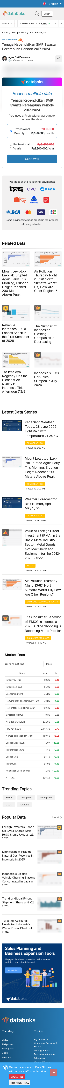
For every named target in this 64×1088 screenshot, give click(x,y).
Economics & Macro (44, 1054)
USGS (9, 804)
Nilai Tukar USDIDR (15, 722)
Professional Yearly (21, 146)
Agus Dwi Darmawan (19, 57)
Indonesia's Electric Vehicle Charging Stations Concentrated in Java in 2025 (18, 879)
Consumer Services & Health (42, 602)
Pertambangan (38, 32)
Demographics (35, 443)
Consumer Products (38, 638)
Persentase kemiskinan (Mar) (20, 708)
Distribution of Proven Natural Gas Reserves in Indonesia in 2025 (17, 855)
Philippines (26, 797)
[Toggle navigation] (58, 13)
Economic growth (14, 694)
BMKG (9, 797)
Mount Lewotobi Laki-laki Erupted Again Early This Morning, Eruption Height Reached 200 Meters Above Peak (42, 468)
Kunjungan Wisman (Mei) (18, 770)
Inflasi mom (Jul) (14, 687)
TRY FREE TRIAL (20, 1082)
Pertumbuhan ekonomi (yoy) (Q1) (22, 701)
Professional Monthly (22, 131)
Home (5, 32)
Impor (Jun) (11, 763)
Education (39, 1058)
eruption (24, 804)
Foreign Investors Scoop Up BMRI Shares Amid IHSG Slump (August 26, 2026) (18, 832)
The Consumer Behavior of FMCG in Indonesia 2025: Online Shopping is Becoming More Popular (43, 624)
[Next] (61, 23)
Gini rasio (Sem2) (14, 715)
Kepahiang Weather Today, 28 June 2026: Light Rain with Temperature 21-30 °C (41, 429)
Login (47, 13)
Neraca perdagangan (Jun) (19, 736)
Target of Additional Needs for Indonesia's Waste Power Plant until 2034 (17, 926)
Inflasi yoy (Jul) (13, 680)
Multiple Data (19, 32)
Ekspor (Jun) (12, 756)
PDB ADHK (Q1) (13, 729)
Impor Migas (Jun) (15, 750)
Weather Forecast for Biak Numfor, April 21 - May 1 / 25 (41, 503)
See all (55, 817)
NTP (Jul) (10, 777)
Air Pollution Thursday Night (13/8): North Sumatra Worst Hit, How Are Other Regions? (43, 587)
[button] (52, 4)
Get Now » (32, 159)
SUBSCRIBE (17, 1076)
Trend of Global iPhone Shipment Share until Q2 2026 (18, 902)
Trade (30, 565)
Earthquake (46, 797)
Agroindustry (41, 1039)
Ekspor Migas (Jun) (15, 743)
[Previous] (56, 23)
